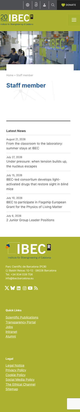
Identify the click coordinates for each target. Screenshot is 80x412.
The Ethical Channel (20, 384)
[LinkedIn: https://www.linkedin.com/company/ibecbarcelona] (18, 288)
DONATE (71, 4)
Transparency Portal (21, 322)
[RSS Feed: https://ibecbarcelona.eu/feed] (36, 288)
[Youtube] (30, 288)
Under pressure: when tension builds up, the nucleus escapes (36, 164)
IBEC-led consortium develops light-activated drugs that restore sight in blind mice (37, 184)
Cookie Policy (15, 375)
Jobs (9, 327)
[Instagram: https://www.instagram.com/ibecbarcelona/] (24, 288)
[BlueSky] (12, 288)
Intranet (11, 332)
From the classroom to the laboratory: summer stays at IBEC (34, 146)
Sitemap (12, 389)
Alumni (11, 336)
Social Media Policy (20, 379)
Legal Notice (15, 365)
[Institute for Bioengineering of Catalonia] (16, 19)
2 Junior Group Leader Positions (30, 220)
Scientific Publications (22, 317)
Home (9, 75)
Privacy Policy (16, 370)
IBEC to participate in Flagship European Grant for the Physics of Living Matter (36, 204)
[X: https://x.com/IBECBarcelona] (7, 288)
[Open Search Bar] (53, 5)
